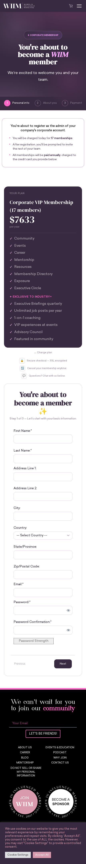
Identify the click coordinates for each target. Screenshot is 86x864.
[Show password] (68, 610)
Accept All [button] (42, 855)
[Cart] (71, 6)
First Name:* (23, 431)
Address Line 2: (25, 488)
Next (63, 663)
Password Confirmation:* (32, 622)
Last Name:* (23, 450)
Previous (19, 663)
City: (17, 508)
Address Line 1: (25, 468)
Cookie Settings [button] (17, 855)
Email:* (18, 584)
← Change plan (43, 352)
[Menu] (79, 6)
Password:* (22, 602)
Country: (20, 528)
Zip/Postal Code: (27, 566)
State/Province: (25, 546)
